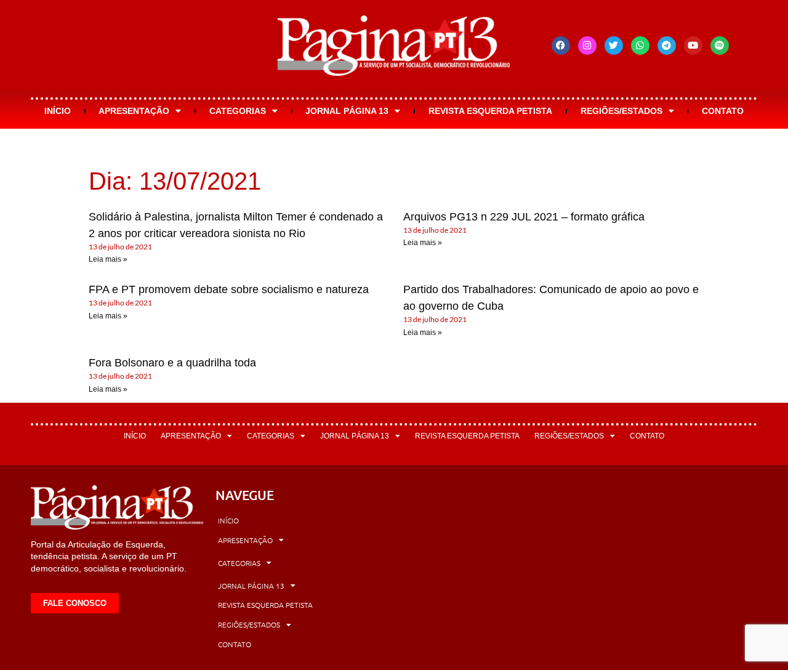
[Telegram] (666, 45)
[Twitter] (614, 45)
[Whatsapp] (640, 45)
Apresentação (133, 111)
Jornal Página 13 (346, 111)
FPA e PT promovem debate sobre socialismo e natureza (229, 289)
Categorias (237, 111)
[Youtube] (693, 45)
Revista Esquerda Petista (490, 111)
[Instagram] (587, 45)
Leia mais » (108, 259)
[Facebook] (561, 45)
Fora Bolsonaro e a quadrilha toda (172, 363)
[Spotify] (719, 45)
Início (57, 111)
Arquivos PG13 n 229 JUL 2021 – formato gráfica (524, 217)
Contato (723, 111)
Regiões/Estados (621, 111)
